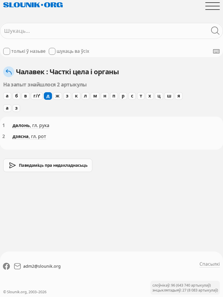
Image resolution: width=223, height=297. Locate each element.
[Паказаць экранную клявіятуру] (216, 51)
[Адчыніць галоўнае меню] (212, 6)
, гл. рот (37, 136)
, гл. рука (39, 125)
